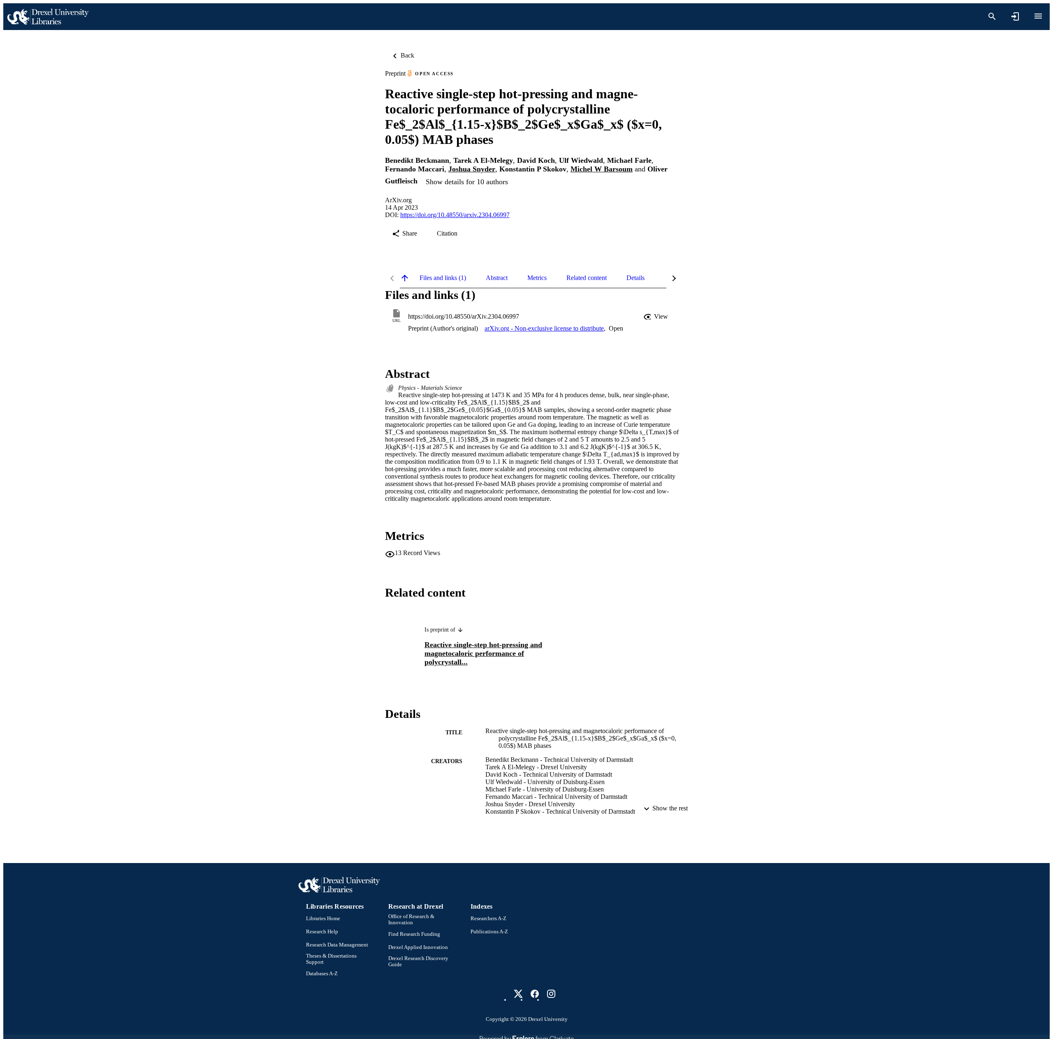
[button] (656, 316)
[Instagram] (551, 994)
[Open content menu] (1038, 16)
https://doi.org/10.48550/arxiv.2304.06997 (455, 214)
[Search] (992, 16)
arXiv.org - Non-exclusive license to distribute (544, 328)
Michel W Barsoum (602, 169)
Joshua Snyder (471, 169)
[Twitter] (518, 994)
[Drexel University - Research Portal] (48, 16)
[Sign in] (1015, 16)
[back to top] (405, 278)
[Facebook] (534, 994)
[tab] (443, 278)
